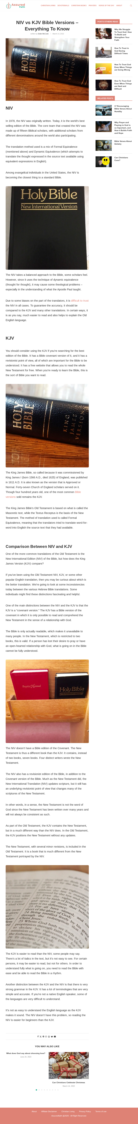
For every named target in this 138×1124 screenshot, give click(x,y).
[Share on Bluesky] (52, 1036)
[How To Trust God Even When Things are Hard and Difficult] (104, 85)
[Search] (131, 5)
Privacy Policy (85, 1111)
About (119, 5)
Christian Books (79, 5)
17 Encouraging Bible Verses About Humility (123, 108)
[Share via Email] (55, 1036)
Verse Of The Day (106, 5)
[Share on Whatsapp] (46, 1036)
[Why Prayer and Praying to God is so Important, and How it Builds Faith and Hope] (104, 126)
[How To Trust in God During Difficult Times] (104, 52)
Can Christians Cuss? (121, 158)
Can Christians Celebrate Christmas (68, 1082)
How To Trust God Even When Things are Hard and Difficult (123, 85)
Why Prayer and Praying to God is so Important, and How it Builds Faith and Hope (123, 127)
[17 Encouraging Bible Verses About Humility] (104, 110)
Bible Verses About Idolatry (123, 142)
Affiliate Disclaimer (49, 1111)
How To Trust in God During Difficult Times (121, 51)
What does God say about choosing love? (25, 1053)
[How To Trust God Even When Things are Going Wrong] (104, 68)
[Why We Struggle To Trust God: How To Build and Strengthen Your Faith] (104, 33)
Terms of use (100, 1111)
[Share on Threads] (49, 1036)
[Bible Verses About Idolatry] (104, 145)
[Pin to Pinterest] (43, 1036)
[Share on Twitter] (41, 1036)
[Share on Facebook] (38, 1036)
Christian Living (48, 5)
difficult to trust (80, 300)
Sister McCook (43, 34)
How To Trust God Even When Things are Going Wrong (123, 67)
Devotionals (63, 5)
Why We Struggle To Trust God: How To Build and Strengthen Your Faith (123, 34)
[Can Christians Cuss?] (104, 161)
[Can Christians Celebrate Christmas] (69, 1065)
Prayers (92, 5)
